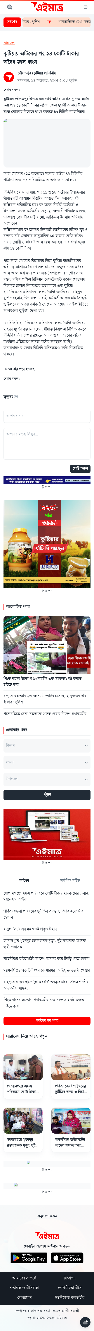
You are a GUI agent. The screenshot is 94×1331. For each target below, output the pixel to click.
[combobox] (47, 746)
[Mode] (85, 1322)
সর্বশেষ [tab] (24, 881)
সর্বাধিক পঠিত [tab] (70, 881)
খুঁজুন (47, 795)
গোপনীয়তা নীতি (70, 1288)
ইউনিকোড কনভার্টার (69, 1298)
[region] (47, 950)
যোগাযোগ (24, 1298)
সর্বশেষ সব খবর (47, 1021)
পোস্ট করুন (80, 469)
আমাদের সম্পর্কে (24, 1278)
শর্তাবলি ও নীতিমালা (24, 1288)
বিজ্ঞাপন (70, 1278)
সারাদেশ (9, 43)
